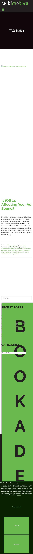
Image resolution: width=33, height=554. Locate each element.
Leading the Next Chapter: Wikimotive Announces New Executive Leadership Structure (14, 326)
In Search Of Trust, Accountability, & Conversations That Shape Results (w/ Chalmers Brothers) (14, 318)
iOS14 (18, 252)
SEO (16, 247)
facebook (21, 250)
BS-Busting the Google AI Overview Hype (15, 334)
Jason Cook (22, 245)
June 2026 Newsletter (8, 331)
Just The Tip (11, 247)
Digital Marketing (13, 250)
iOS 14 (14, 252)
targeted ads (15, 254)
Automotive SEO (19, 248)
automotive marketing (7, 248)
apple (24, 247)
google (9, 252)
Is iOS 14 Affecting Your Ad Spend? (16, 204)
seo (10, 254)
